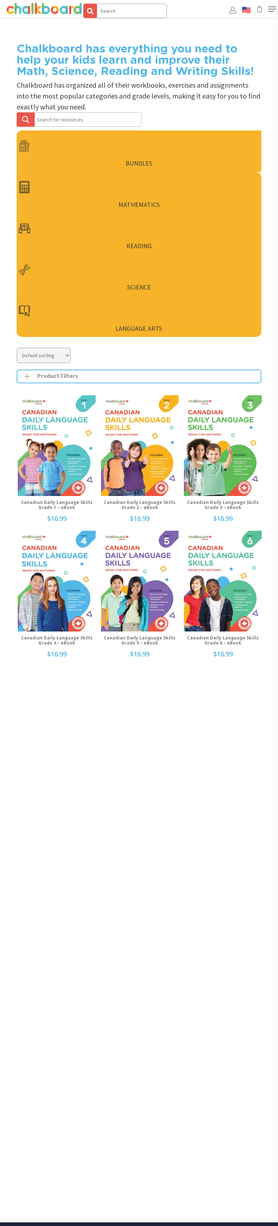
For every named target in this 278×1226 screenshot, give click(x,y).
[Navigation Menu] (272, 9)
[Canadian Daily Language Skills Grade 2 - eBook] (140, 445)
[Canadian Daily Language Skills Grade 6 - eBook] (223, 581)
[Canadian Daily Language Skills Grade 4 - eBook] (57, 581)
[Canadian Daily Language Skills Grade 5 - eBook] (140, 581)
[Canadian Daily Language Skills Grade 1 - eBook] (57, 445)
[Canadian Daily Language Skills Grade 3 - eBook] (223, 445)
